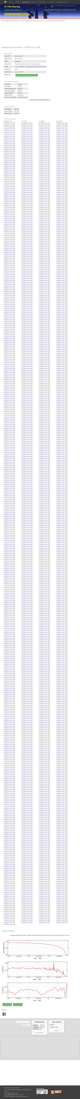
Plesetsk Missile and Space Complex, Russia (27, 64)
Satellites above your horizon (39, 20)
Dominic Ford (9, 1087)
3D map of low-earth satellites (56, 20)
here (16, 1093)
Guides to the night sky (12, 10)
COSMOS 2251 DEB (9, 123)
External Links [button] (61, 2)
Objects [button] (33, 2)
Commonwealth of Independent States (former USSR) (30, 66)
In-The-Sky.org (12, 6)
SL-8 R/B (24, 121)
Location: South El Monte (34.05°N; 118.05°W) (63, 5)
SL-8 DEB (41, 121)
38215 (16, 69)
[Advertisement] (40, 33)
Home (7, 14)
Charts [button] (18, 2)
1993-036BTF (19, 72)
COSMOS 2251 (8, 121)
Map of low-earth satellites (23, 20)
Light (52, 1024)
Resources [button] (52, 2)
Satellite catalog (24, 14)
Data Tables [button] (42, 2)
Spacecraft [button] (25, 2)
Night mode (54, 1027)
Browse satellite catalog (8, 20)
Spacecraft (14, 14)
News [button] (11, 2)
